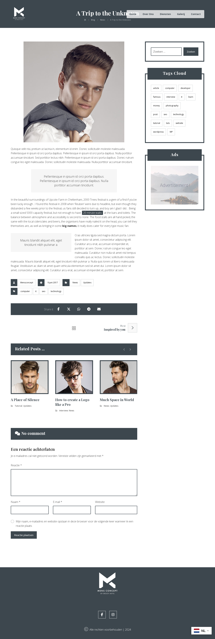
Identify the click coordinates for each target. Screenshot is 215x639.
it (35, 291)
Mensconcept (26, 282)
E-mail (57, 502)
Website (100, 502)
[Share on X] (68, 309)
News (75, 282)
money (156, 105)
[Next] (130, 349)
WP (171, 131)
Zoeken (191, 51)
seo (43, 291)
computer (25, 291)
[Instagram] (113, 615)
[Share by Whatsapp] (78, 309)
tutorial (156, 123)
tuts (168, 123)
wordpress (158, 131)
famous (156, 96)
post (155, 114)
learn (190, 96)
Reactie (16, 465)
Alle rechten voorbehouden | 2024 (110, 629)
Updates (87, 282)
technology (56, 291)
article (156, 88)
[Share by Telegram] (88, 309)
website (179, 123)
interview (170, 96)
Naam (15, 502)
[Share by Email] (99, 309)
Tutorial (18, 405)
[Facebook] (102, 615)
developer (185, 88)
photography (172, 105)
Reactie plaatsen (23, 535)
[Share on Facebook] (58, 309)
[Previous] (124, 349)
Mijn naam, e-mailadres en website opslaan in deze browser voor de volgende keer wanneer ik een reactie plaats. (74, 524)
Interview (63, 410)
